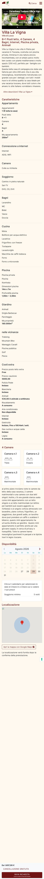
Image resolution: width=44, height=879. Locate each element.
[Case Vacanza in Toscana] (5, 3)
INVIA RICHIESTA (22, 875)
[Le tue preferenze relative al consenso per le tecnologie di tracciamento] (42, 659)
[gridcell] (22, 572)
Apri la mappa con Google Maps (18, 647)
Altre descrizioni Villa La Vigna (17, 92)
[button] (22, 623)
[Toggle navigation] (40, 3)
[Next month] (39, 549)
